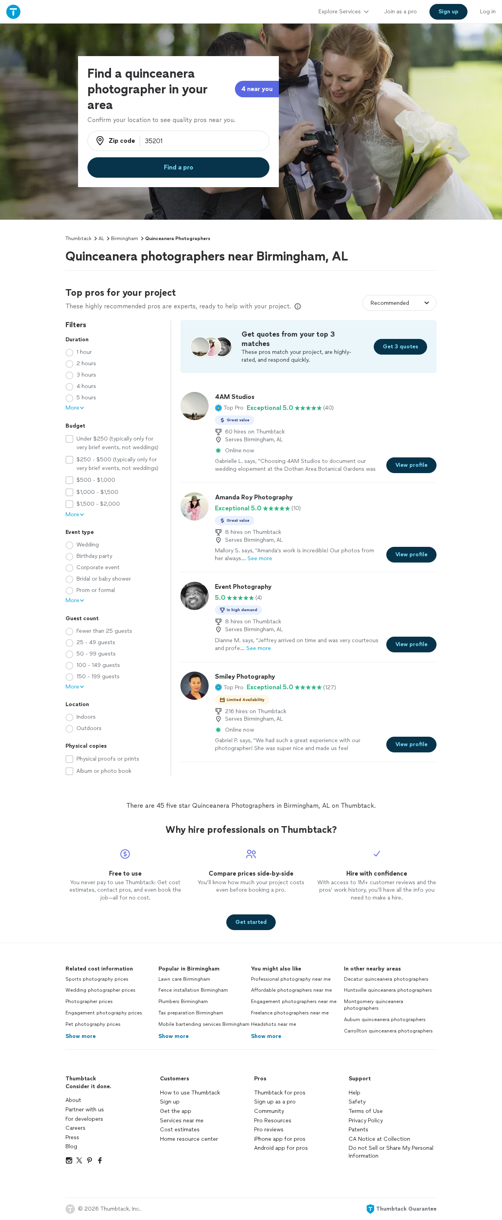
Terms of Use (366, 1111)
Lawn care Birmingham (184, 979)
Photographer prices (89, 1001)
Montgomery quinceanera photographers (373, 1005)
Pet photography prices (92, 1024)
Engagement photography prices (103, 1013)
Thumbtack (78, 238)
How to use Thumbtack (190, 1092)
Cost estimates (180, 1129)
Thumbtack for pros (280, 1092)
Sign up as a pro (275, 1101)
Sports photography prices (96, 979)
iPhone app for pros (280, 1139)
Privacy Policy (366, 1120)
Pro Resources (272, 1120)
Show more (80, 1036)
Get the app (175, 1111)
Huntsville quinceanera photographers (388, 990)
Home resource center (189, 1139)
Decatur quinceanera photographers (386, 979)
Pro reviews (269, 1129)
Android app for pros (281, 1148)
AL (101, 238)
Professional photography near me (291, 979)
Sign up (170, 1101)
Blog (71, 1146)
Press (72, 1137)
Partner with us (84, 1109)
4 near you (257, 89)
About (73, 1100)
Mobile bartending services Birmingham (203, 1024)
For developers (84, 1119)
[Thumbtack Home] (13, 11)
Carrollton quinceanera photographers (388, 1031)
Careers (75, 1128)
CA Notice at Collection (379, 1139)
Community (269, 1111)
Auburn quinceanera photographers (385, 1019)
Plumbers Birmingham (183, 1001)
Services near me (182, 1120)
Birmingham (124, 238)
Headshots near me (273, 1024)
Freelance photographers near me (290, 1013)
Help (354, 1092)
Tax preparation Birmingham (190, 1013)
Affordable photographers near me (291, 990)
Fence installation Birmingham (193, 990)
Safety (357, 1101)
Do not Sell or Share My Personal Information (391, 1152)
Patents (358, 1129)
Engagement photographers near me (293, 1001)
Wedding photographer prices (100, 990)
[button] (229, 408)
